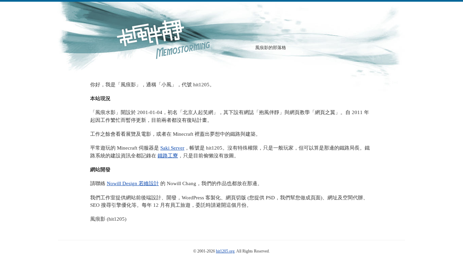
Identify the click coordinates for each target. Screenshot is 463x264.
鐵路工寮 (168, 155)
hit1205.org (225, 251)
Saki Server (172, 148)
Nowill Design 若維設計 (133, 183)
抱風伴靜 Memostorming (162, 37)
